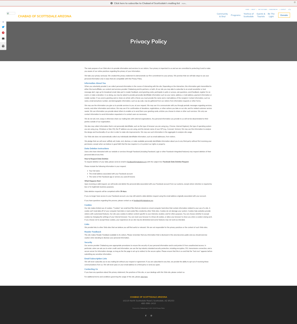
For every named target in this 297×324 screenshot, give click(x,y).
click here (144, 277)
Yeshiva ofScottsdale (249, 15)
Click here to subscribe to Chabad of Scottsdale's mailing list (147, 3)
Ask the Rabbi (262, 9)
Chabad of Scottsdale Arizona (44, 16)
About (253, 9)
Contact (283, 9)
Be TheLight (271, 15)
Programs (236, 15)
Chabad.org (143, 308)
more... (184, 3)
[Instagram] (151, 315)
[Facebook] (146, 315)
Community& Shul (222, 15)
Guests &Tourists (261, 15)
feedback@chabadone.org (137, 162)
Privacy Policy (160, 308)
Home (247, 9)
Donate (284, 15)
